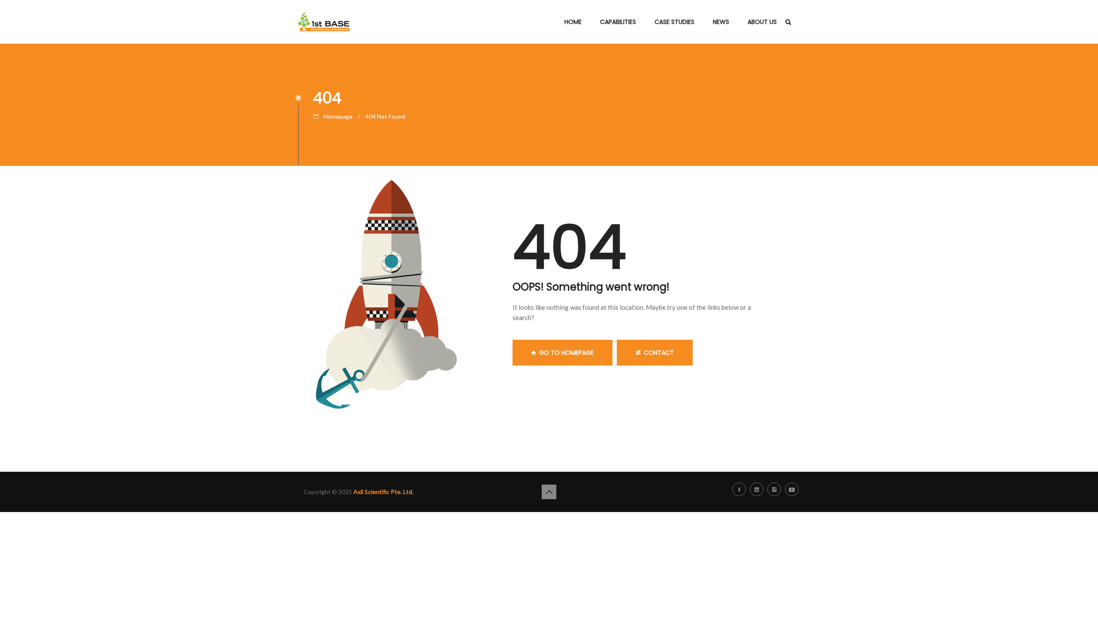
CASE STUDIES (674, 22)
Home (573, 22)
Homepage (338, 116)
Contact (659, 352)
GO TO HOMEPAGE (566, 352)
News (721, 22)
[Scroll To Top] (549, 492)
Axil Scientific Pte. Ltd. (383, 491)
